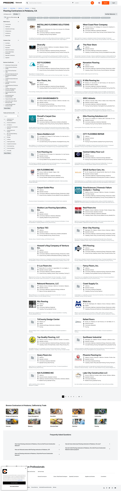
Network (19, 2)
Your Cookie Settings (14, 486)
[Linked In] (104, 488)
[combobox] (82, 3)
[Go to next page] (82, 396)
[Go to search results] (18, 116)
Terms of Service (34, 487)
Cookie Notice (19, 480)
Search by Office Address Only (11, 18)
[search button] (92, 2)
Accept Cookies (14, 482)
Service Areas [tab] (41, 471)
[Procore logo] (8, 3)
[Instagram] (112, 488)
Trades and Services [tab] (30, 471)
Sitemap (54, 487)
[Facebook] (106, 488)
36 (79, 396)
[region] (14, 478)
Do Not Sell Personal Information (45, 487)
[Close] (25, 468)
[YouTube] (115, 487)
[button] (4, 24)
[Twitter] (109, 488)
